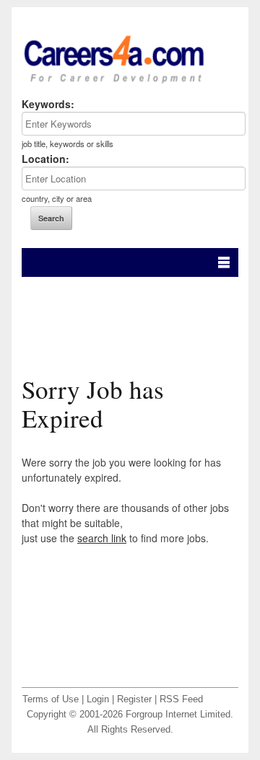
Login (98, 699)
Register (134, 699)
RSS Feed (181, 699)
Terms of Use (50, 699)
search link (101, 538)
